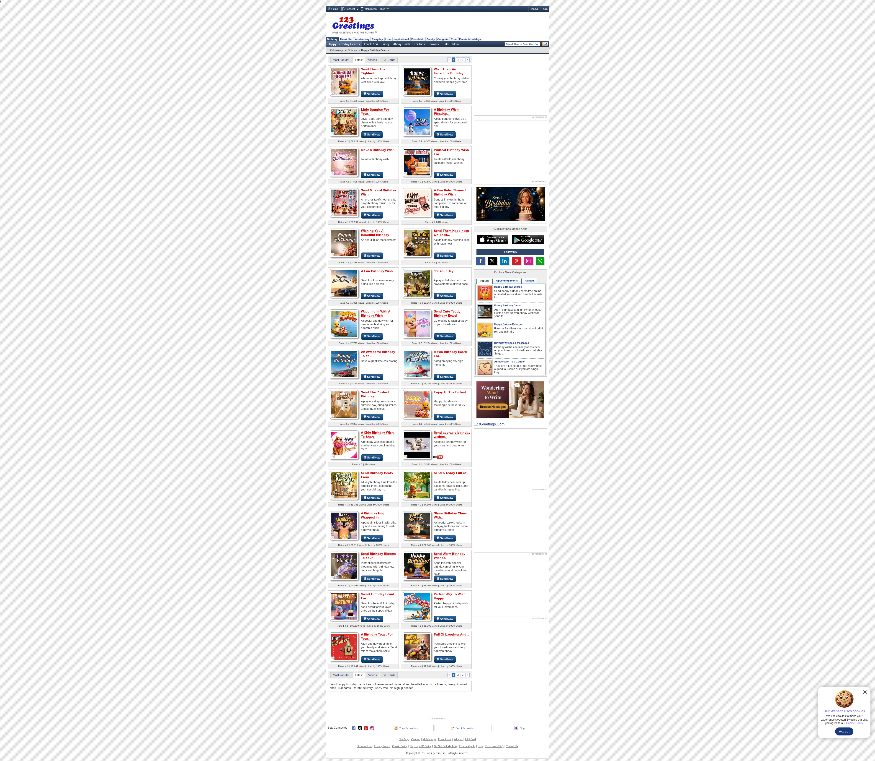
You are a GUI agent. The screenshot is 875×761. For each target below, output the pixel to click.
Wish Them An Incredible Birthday (448, 71)
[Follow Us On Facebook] (480, 261)
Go (545, 44)
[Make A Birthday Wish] (344, 162)
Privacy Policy (382, 746)
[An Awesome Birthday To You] (344, 364)
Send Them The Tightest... (373, 71)
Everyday (377, 39)
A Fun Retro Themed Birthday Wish (450, 192)
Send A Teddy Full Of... (451, 473)
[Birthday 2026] (510, 204)
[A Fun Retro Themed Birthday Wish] (417, 202)
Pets (446, 44)
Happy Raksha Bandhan (508, 324)
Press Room (444, 739)
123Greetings (335, 50)
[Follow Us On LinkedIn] (504, 261)
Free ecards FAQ (494, 746)
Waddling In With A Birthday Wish (375, 313)
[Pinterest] (366, 728)
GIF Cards (389, 60)
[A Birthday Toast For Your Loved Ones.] (344, 647)
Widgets (458, 739)
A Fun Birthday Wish (377, 271)
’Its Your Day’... (445, 271)
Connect (350, 9)
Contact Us (512, 746)
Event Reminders (465, 728)
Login (545, 9)
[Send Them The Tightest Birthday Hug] (344, 81)
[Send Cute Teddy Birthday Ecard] (417, 324)
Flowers (434, 44)
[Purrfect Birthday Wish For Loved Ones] (417, 162)
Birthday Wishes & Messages (511, 342)
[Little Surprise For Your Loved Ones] (344, 122)
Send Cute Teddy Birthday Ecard (447, 313)
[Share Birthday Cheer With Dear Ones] (417, 525)
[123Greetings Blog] (510, 399)
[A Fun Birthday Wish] (344, 283)
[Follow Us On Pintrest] (516, 261)
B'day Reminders (408, 728)
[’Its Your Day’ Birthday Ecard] (417, 283)
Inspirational (401, 39)
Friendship (417, 39)
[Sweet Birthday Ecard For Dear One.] (344, 606)
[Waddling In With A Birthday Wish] (344, 324)
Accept (844, 731)
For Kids (419, 44)
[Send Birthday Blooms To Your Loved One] (344, 566)
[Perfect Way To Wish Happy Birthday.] (417, 606)
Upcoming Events (507, 280)
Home (334, 9)
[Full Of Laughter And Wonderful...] (417, 647)
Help (480, 746)
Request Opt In (467, 746)
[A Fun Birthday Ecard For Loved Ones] (417, 364)
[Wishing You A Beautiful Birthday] (344, 243)
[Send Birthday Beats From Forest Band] (344, 485)
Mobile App (371, 9)
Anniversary (362, 39)
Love (388, 39)
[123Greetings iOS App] (492, 239)
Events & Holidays (470, 39)
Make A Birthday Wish (378, 150)
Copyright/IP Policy (420, 746)
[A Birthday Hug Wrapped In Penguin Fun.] (344, 525)
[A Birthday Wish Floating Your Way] (417, 122)
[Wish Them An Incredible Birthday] (417, 81)
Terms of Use (364, 746)
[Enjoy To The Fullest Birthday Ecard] (417, 404)
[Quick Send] (333, 93)
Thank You (346, 39)
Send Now (373, 94)
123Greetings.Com (489, 424)
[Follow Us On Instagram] (528, 261)
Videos (372, 60)
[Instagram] (372, 728)
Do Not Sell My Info (445, 746)
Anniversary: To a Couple (509, 361)
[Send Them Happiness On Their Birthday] (417, 243)
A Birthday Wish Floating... (446, 111)
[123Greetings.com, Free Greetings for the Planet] (354, 24)
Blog (382, 9)
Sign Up (534, 9)
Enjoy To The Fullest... (451, 392)
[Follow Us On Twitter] (492, 261)
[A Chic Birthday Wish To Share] (344, 445)
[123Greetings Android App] (528, 239)
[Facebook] (353, 728)
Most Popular (341, 60)
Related (529, 280)
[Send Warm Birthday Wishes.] (417, 566)
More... (457, 44)
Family (431, 39)
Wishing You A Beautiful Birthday (375, 233)
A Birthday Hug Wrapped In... (372, 515)
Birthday (332, 39)
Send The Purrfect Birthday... (375, 394)
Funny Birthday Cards (395, 44)
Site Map (404, 739)
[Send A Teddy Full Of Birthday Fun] (417, 485)
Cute (454, 39)
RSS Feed (470, 739)
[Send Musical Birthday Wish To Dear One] (344, 202)
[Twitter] (360, 728)
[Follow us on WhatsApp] (540, 261)
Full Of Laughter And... (451, 634)
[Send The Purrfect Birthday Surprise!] (344, 404)
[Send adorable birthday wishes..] (417, 444)
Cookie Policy (399, 746)
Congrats (442, 39)
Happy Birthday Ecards (344, 44)
